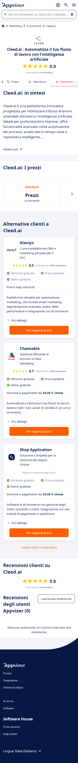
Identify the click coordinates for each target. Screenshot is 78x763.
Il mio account (11, 727)
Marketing (15, 26)
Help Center (10, 734)
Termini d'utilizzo (13, 687)
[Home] (3, 25)
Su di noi (8, 701)
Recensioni (66, 81)
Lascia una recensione (56, 599)
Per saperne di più (39, 330)
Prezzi (15, 81)
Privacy (7, 673)
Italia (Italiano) (26, 751)
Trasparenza (10, 680)
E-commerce (34, 26)
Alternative (39, 81)
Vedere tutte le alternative (39, 547)
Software (8, 708)
